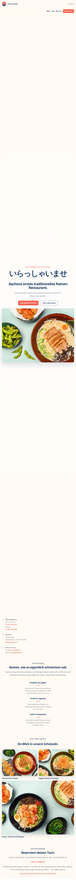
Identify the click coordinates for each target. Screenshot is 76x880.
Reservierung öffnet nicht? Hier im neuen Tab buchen (38, 874)
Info (53, 11)
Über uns (59, 11)
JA (73, 4)
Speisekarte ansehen (28, 303)
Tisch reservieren (49, 303)
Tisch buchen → (16, 653)
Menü (48, 11)
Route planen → (11, 642)
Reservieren (68, 11)
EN (71, 4)
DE (69, 4)
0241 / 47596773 (14, 650)
